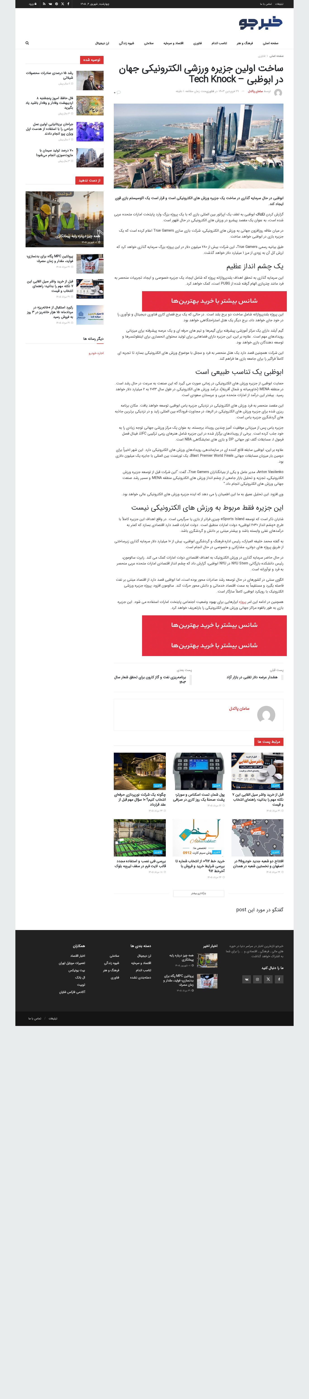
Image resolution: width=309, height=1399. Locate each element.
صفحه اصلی (270, 43)
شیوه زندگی (126, 43)
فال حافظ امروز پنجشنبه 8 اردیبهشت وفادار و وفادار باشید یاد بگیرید (49, 102)
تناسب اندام (219, 43)
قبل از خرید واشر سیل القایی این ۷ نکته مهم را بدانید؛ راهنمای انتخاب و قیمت (257, 800)
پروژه (242, 602)
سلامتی (149, 43)
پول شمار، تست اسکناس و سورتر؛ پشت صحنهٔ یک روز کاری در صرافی (199, 797)
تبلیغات (279, 4)
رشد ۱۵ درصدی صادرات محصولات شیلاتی (49, 75)
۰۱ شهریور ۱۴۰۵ (90, 242)
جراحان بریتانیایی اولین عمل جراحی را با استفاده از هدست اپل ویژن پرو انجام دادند (49, 128)
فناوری (197, 43)
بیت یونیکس (77, 970)
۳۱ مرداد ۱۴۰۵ (273, 811)
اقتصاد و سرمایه (173, 43)
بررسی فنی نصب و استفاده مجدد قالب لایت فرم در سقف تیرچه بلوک (140, 863)
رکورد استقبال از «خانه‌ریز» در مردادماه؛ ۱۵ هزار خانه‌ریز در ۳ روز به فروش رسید (50, 312)
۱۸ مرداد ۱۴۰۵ (156, 872)
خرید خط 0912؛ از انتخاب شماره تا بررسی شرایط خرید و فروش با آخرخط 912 (200, 866)
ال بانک (80, 977)
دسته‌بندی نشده (140, 977)
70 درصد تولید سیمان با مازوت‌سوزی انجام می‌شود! (54, 153)
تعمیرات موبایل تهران (72, 963)
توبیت (81, 984)
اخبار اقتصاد (77, 955)
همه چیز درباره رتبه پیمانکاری (78, 236)
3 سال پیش (64, 114)
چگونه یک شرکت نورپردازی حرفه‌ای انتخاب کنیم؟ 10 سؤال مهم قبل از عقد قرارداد (140, 800)
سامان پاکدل (255, 91)
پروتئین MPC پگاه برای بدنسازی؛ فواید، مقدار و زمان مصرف (50, 259)
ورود (32, 4)
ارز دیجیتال (102, 43)
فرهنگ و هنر (245, 43)
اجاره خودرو (96, 353)
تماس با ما (266, 4)
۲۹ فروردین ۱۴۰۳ (229, 91)
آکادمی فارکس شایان (72, 992)
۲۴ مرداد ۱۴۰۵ (156, 811)
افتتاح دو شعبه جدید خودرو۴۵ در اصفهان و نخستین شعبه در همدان (258, 863)
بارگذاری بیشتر (198, 893)
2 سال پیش (65, 84)
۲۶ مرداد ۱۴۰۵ (214, 806)
